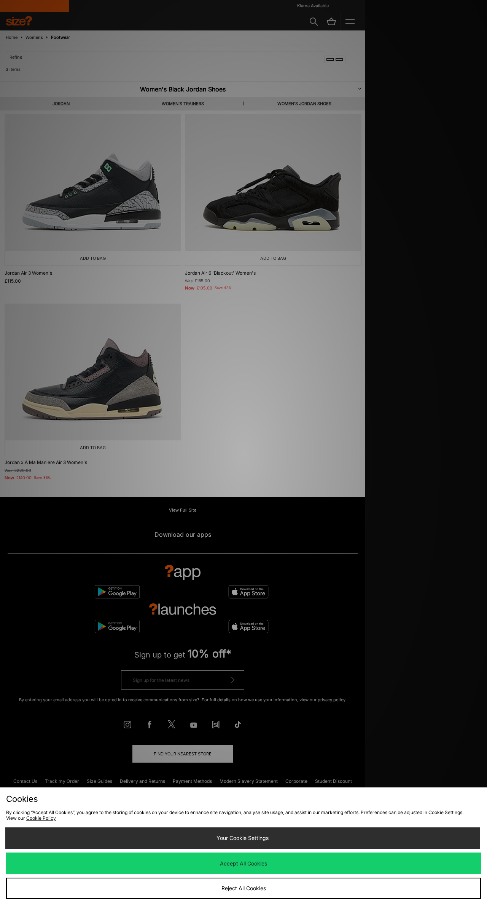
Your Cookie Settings (242, 838)
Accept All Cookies (243, 863)
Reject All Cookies (243, 888)
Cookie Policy (41, 818)
